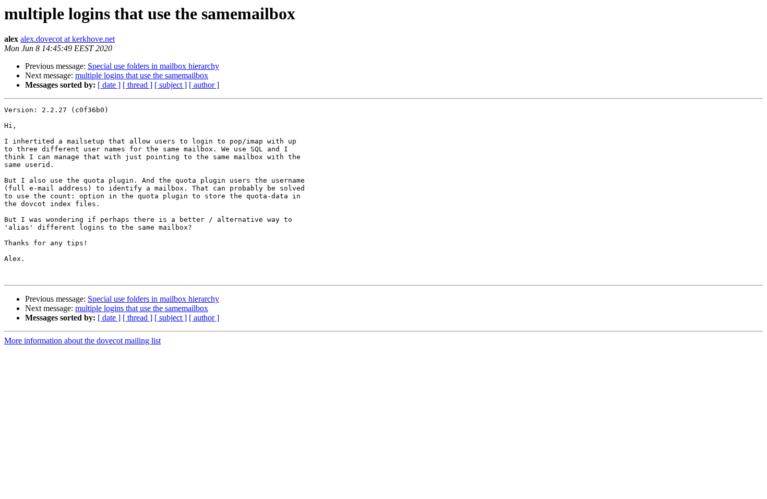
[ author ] (204, 84)
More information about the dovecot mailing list (82, 340)
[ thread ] (137, 84)
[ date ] (109, 84)
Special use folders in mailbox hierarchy (153, 66)
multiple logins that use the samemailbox (141, 75)
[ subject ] (170, 84)
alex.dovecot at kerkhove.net (67, 38)
